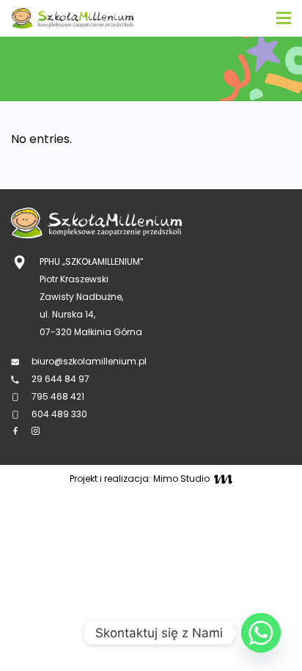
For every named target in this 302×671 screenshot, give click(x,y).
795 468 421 (58, 396)
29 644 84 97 (62, 379)
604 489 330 (59, 414)
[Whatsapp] (261, 633)
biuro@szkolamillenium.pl (89, 361)
